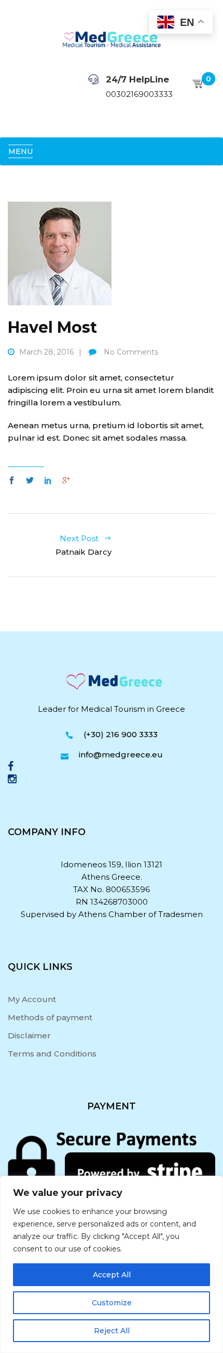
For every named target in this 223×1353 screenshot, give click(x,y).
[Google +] (63, 481)
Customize (112, 1302)
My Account (32, 999)
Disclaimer (29, 1035)
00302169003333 (139, 94)
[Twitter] (30, 481)
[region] (111, 1264)
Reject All (112, 1330)
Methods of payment (50, 1017)
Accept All (112, 1274)
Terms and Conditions (52, 1054)
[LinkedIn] (48, 481)
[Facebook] (14, 481)
